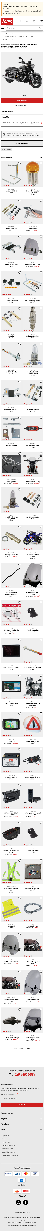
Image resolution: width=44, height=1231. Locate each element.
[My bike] (27, 21)
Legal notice (5, 1135)
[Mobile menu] (2, 27)
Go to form (36, 135)
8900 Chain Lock (33, 926)
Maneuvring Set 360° (33, 409)
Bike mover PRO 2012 (11, 264)
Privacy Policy (6, 1142)
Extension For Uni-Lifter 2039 (32, 668)
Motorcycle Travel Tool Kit (32, 777)
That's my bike (22, 100)
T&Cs (3, 1139)
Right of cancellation (8, 1145)
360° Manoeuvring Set (32, 517)
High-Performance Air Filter (11, 668)
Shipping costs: (12, 1222)
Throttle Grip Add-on (32, 630)
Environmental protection (10, 1155)
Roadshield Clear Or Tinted (32, 264)
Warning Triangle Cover (32, 741)
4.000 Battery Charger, (32, 445)
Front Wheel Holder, (11, 372)
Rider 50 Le (11, 741)
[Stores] (21, 21)
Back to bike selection (9, 40)
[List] (41, 157)
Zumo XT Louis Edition (11, 703)
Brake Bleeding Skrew (32, 336)
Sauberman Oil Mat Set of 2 (33, 888)
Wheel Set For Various (11, 300)
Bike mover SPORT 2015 (11, 409)
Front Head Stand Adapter (32, 300)
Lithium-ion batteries (11, 777)
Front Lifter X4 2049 (11, 191)
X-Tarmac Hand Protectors (11, 1037)
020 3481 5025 (24, 1074)
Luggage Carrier (32, 228)
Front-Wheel (11, 336)
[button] (40, 28)
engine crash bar (11, 481)
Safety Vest (11, 926)
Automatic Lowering (11, 445)
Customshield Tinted (33, 999)
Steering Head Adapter (11, 555)
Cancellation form (7, 1149)
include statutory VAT (15, 1217)
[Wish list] (34, 21)
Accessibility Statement (9, 1152)
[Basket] (41, 21)
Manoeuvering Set (11, 228)
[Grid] (37, 157)
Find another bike (20, 105)
